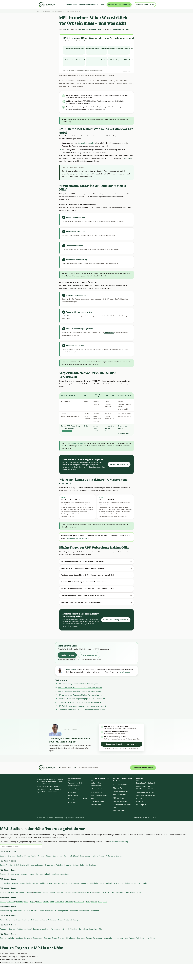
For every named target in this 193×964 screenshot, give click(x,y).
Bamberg (19, 938)
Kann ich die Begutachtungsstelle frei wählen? (20, 957)
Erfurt (54, 938)
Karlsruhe (43, 920)
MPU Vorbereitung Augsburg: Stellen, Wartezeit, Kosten (80, 695)
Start (38, 11)
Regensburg (97, 938)
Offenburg (52, 920)
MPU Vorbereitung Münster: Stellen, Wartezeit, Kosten (79, 684)
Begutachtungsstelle (86, 143)
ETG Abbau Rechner (97, 789)
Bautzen (3, 856)
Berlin (2, 865)
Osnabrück (106, 892)
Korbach (109, 883)
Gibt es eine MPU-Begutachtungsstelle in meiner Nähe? (82, 561)
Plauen (101, 856)
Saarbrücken (84, 911)
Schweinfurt (108, 938)
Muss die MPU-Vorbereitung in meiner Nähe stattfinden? (83, 568)
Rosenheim (93, 929)
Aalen (2, 920)
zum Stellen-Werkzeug (119, 842)
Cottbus (20, 856)
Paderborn (135, 883)
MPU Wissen (109, 333)
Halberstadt (67, 883)
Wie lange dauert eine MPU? (77, 799)
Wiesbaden (94, 911)
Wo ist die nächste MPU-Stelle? (14, 954)
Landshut (45, 929)
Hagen (32, 901)
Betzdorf (19, 901)
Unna (105, 901)
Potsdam (59, 865)
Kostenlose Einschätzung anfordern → (121, 744)
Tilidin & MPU (117, 788)
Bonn (26, 901)
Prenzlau (67, 865)
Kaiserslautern (50, 911)
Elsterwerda (57, 856)
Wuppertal (136, 892)
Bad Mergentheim (7, 938)
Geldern (52, 892)
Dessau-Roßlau (30, 856)
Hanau (41, 911)
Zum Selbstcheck (67, 655)
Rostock (76, 865)
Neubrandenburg (36, 865)
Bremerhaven (13, 874)
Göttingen (57, 883)
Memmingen (55, 929)
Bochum (11, 892)
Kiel (36, 874)
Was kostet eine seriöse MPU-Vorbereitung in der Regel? (83, 595)
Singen (60, 920)
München (73, 929)
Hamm (39, 901)
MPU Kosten (72, 792)
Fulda (42, 883)
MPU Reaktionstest (119, 795)
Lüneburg (55, 874)
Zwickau (119, 856)
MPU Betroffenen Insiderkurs (119, 5)
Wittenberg (110, 856)
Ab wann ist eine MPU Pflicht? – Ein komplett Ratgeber (80, 702)
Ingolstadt (28, 929)
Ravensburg (83, 929)
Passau (89, 938)
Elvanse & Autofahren (120, 791)
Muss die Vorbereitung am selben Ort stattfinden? (22, 962)
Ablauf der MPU (73, 796)
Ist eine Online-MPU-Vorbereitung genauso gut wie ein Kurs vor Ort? (87, 589)
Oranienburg (50, 865)
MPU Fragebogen (119, 798)
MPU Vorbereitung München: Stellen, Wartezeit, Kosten (79, 691)
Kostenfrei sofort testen (145, 5)
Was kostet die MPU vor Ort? (13, 959)
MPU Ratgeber (71, 5)
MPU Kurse (128, 158)
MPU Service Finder (119, 811)
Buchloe (12, 929)
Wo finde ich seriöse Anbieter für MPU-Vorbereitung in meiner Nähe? (87, 575)
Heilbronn (34, 920)
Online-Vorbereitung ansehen (114, 620)
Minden (127, 883)
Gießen (49, 883)
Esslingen (17, 920)
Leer (41, 874)
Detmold (35, 883)
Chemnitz (11, 856)
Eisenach (47, 938)
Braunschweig (25, 883)
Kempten (37, 929)
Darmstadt (17, 911)
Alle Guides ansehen (89, 655)
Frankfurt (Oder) (12, 865)
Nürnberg (81, 938)
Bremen (3, 874)
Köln (52, 901)
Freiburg (25, 920)
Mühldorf (65, 929)
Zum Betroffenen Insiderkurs (143, 768)
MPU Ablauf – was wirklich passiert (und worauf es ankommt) (82, 706)
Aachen (3, 901)
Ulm (100, 929)
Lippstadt (69, 901)
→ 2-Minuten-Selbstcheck (78, 538)
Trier (100, 901)
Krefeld (67, 892)
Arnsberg (11, 901)
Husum (31, 874)
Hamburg (23, 874)
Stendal (144, 883)
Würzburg (140, 938)
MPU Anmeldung (73, 789)
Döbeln (48, 856)
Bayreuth (28, 938)
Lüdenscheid (79, 901)
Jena (82, 856)
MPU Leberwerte (96, 792)
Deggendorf (37, 938)
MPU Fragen (72, 802)
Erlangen (61, 938)
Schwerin (84, 865)
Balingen (9, 920)
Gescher (60, 892)
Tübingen (76, 920)
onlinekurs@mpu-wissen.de (145, 796)
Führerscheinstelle (77, 443)
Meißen (95, 856)
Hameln (76, 883)
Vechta (128, 892)
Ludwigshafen (62, 911)
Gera (65, 856)
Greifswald (24, 865)
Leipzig (87, 856)
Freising (20, 929)
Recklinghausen (118, 892)
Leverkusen (59, 901)
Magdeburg (118, 883)
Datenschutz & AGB (149, 818)
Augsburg (4, 929)
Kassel (102, 883)
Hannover (84, 883)
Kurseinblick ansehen (118, 464)
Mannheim (74, 911)
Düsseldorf (37, 892)
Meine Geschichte (125, 672)
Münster (97, 892)
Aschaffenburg (6, 911)
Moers (74, 892)
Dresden (41, 856)
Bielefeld (15, 883)
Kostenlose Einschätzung (88, 5)
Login (103, 5)
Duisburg (28, 892)
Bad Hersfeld (5, 883)
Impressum (138, 818)
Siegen (94, 901)
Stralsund (92, 865)
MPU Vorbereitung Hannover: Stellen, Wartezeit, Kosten (80, 687)
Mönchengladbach (85, 892)
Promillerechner (96, 805)
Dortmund (19, 892)
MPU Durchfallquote (120, 801)
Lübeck (47, 874)
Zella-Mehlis (150, 938)
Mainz (88, 901)
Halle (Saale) (74, 856)
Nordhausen (71, 938)
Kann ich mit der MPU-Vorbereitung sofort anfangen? (81, 602)
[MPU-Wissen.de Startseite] (47, 4)
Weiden (132, 938)
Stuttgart (68, 920)
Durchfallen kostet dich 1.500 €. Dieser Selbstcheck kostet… (82, 710)
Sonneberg (118, 938)
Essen (45, 892)
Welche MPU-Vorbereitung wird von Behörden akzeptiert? (83, 582)
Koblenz (46, 901)
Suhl (126, 938)
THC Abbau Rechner (120, 785)
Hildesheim (94, 883)
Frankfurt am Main (30, 911)
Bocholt (3, 892)
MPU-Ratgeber (45, 11)
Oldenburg (64, 874)
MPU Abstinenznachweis (99, 796)
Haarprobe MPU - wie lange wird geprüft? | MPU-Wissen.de (81, 699)
